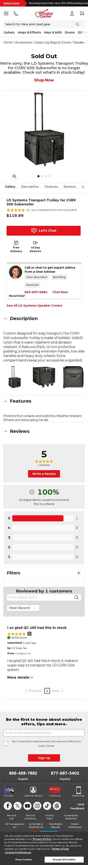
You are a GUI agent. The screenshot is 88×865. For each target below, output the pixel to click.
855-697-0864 (36, 292)
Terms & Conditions (30, 817)
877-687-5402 (65, 773)
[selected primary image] (44, 129)
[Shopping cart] (81, 13)
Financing (55, 795)
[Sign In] (72, 13)
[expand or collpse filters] (78, 572)
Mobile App (78, 795)
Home (7, 42)
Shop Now (44, 80)
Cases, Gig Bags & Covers (53, 42)
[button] (44, 318)
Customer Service (33, 795)
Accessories (23, 42)
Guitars (9, 32)
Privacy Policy (42, 839)
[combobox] (23, 608)
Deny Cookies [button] (23, 859)
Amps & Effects (29, 32)
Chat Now (60, 292)
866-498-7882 (23, 773)
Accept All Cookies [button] (64, 859)
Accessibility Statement (71, 817)
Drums (70, 32)
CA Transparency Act (14, 825)
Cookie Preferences (18, 852)
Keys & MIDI (53, 32)
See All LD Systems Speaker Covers (34, 305)
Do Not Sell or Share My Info (36, 825)
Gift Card (8, 795)
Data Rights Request (55, 825)
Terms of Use (60, 848)
